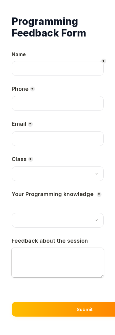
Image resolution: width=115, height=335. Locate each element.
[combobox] (58, 173)
